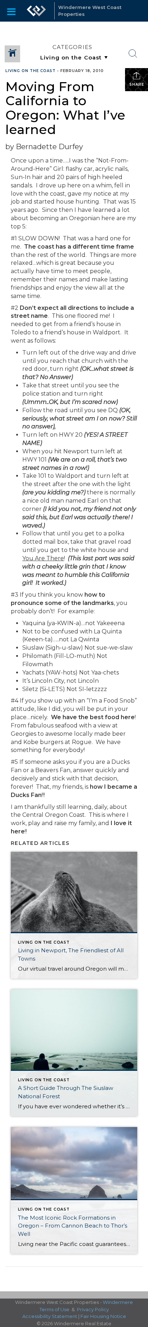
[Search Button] (133, 53)
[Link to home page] (36, 11)
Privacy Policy (93, 1309)
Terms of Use (54, 1309)
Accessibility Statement (49, 1316)
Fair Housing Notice (103, 1316)
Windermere (118, 1302)
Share (136, 84)
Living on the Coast (30, 70)
